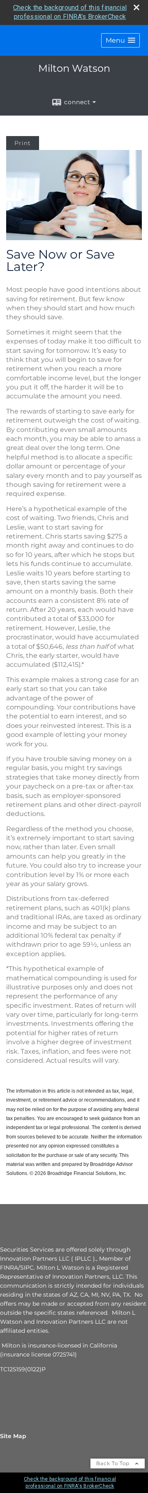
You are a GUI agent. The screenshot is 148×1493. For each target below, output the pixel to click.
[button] (120, 40)
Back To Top (113, 1463)
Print (22, 143)
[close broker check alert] (136, 7)
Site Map (13, 1436)
